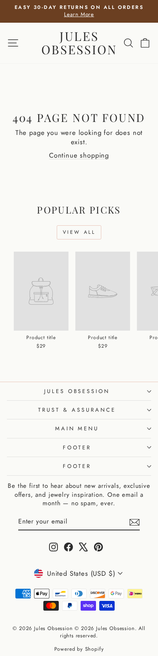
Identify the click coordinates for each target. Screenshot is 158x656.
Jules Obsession (79, 43)
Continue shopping (79, 155)
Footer (77, 447)
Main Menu (77, 428)
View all (79, 232)
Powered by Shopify (79, 649)
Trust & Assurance (77, 410)
